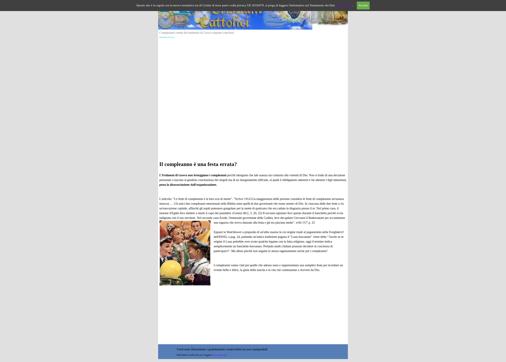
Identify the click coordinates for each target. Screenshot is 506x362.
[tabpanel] (253, 223)
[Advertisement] (253, 73)
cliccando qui (343, 5)
